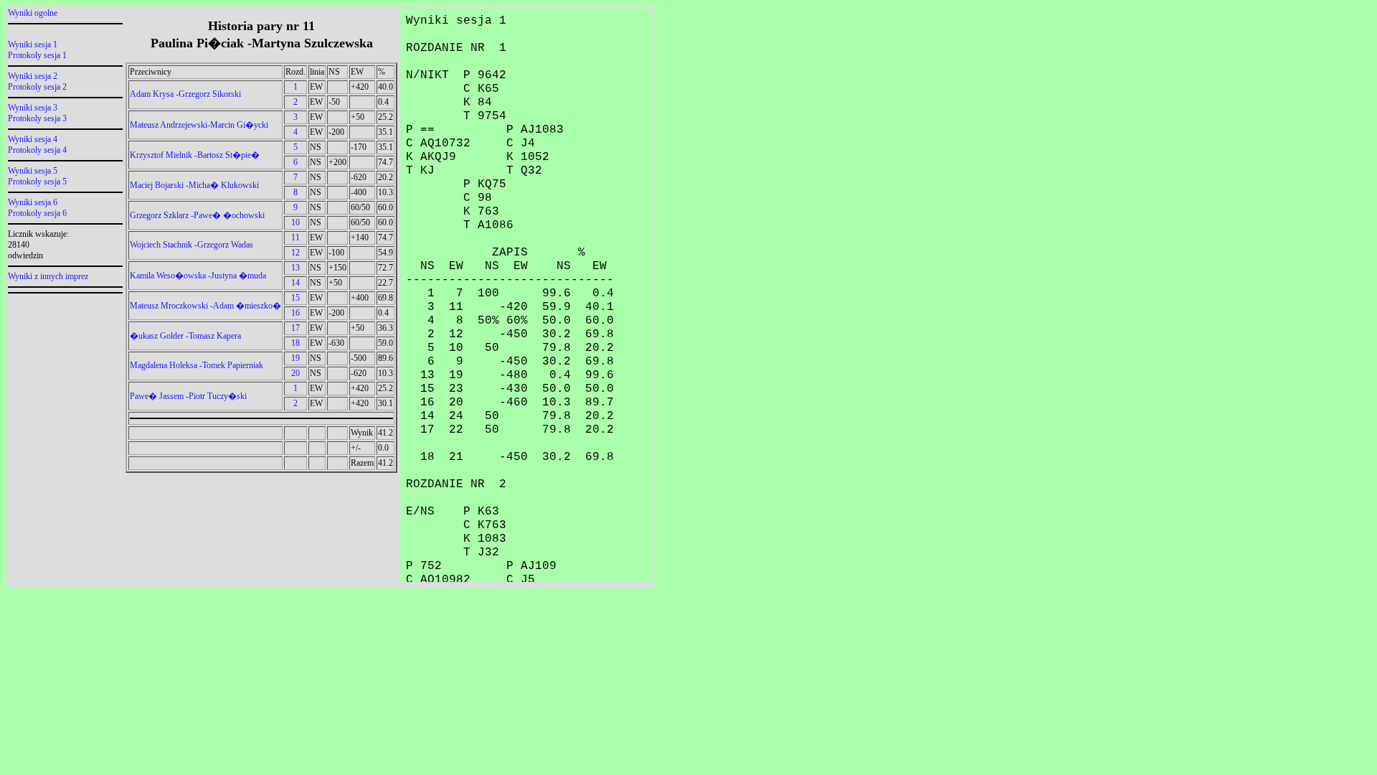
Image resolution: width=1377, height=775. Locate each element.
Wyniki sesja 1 (32, 44)
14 (295, 283)
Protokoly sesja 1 (37, 55)
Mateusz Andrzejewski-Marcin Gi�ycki (199, 125)
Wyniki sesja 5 (32, 171)
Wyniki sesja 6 (32, 202)
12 (295, 253)
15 (295, 298)
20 (295, 373)
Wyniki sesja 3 (32, 108)
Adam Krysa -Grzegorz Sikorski (185, 94)
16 (295, 313)
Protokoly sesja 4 (37, 150)
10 (295, 222)
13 (295, 268)
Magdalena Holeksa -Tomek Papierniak (196, 365)
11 (295, 237)
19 (295, 358)
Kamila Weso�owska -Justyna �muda (198, 276)
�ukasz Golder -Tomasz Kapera (185, 336)
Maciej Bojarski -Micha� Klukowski (194, 185)
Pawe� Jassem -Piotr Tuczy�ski (188, 396)
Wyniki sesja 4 (32, 139)
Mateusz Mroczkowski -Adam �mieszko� (205, 306)
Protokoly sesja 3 (37, 118)
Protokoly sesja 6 (37, 213)
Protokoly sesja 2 (37, 87)
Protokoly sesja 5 (37, 182)
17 (295, 328)
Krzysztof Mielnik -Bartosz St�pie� (195, 155)
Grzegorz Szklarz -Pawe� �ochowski (197, 215)
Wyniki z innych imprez (48, 276)
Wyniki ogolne (32, 13)
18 (295, 343)
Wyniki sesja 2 (32, 76)
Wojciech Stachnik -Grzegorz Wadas (191, 245)
